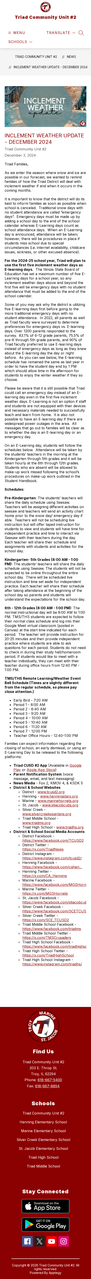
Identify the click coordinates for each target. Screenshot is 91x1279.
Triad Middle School (43, 1166)
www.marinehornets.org (58, 800)
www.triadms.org (36, 823)
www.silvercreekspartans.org (46, 814)
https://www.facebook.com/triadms (51, 929)
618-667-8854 (47, 1086)
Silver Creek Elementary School (43, 1139)
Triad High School (43, 1157)
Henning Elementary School (43, 1122)
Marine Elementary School (43, 1131)
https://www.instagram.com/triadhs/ (52, 964)
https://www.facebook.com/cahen (50, 867)
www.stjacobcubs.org (60, 805)
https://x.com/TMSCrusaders (46, 937)
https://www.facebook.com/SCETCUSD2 (56, 911)
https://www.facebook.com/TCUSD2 (53, 840)
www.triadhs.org (69, 827)
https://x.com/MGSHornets (45, 893)
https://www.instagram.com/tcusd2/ (52, 858)
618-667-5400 (50, 1080)
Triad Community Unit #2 (36, 57)
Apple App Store (41, 770)
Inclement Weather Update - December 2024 (50, 67)
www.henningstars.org (59, 796)
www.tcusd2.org (51, 792)
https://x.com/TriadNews (43, 849)
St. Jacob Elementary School (43, 1148)
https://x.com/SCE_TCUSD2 (45, 920)
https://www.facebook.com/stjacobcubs (55, 902)
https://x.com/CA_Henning (44, 876)
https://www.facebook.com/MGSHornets (56, 884)
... (80, 867)
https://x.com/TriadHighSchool (48, 955)
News (71, 57)
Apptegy (55, 1273)
